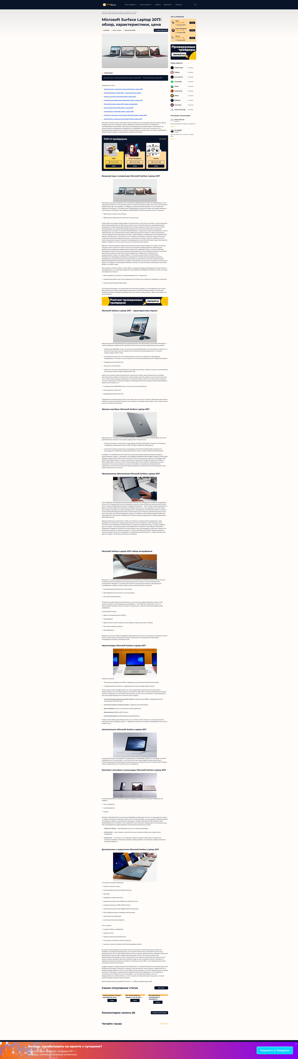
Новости (158, 4)
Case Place (178, 105)
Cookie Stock (178, 67)
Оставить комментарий (159, 1012)
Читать (112, 1000)
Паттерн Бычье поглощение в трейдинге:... (154, 997)
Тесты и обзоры (130, 4)
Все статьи (161, 988)
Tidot (114, 158)
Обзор (114, 166)
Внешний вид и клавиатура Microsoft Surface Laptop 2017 (122, 78)
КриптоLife (167, 4)
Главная (104, 12)
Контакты (179, 4)
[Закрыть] (296, 1044)
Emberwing (178, 91)
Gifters (176, 95)
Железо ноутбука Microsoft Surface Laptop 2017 (120, 96)
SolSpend (177, 100)
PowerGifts (178, 81)
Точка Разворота (135, 158)
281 (157, 162)
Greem (176, 86)
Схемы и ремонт (145, 4)
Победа (176, 72)
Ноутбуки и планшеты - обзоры (128, 12)
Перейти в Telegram (275, 1050)
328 (136, 162)
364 (115, 162)
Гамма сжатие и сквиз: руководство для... (111, 996)
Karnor (156, 158)
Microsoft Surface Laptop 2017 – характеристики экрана (161, 78)
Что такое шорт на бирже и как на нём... (134, 996)
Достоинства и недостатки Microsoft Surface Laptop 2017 (123, 119)
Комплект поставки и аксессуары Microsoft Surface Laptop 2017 (125, 115)
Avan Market (178, 77)
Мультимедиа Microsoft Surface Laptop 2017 (118, 108)
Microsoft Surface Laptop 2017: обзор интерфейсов (121, 104)
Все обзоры (162, 139)
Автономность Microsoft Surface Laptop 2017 (119, 111)
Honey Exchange (179, 109)
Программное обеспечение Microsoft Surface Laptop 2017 (123, 100)
